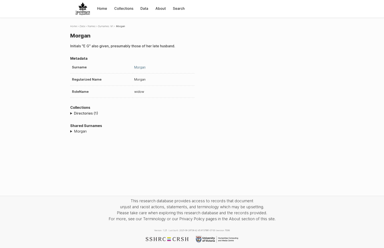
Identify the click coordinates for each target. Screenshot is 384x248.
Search (179, 8)
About (160, 8)
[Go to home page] (83, 9)
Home (102, 8)
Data (144, 8)
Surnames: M (105, 26)
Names (92, 26)
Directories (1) (86, 113)
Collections (123, 8)
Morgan (140, 67)
